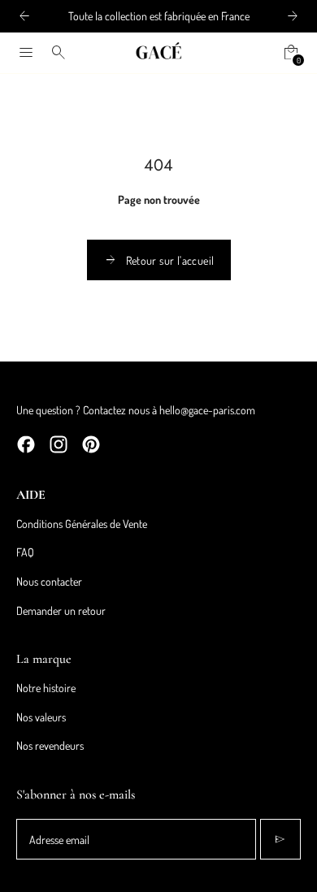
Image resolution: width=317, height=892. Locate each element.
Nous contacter (49, 581)
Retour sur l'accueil (159, 260)
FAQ (25, 552)
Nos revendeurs (50, 745)
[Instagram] (58, 444)
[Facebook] (26, 444)
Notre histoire (46, 688)
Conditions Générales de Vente (81, 523)
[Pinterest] (91, 444)
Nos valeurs (41, 717)
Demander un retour (61, 610)
